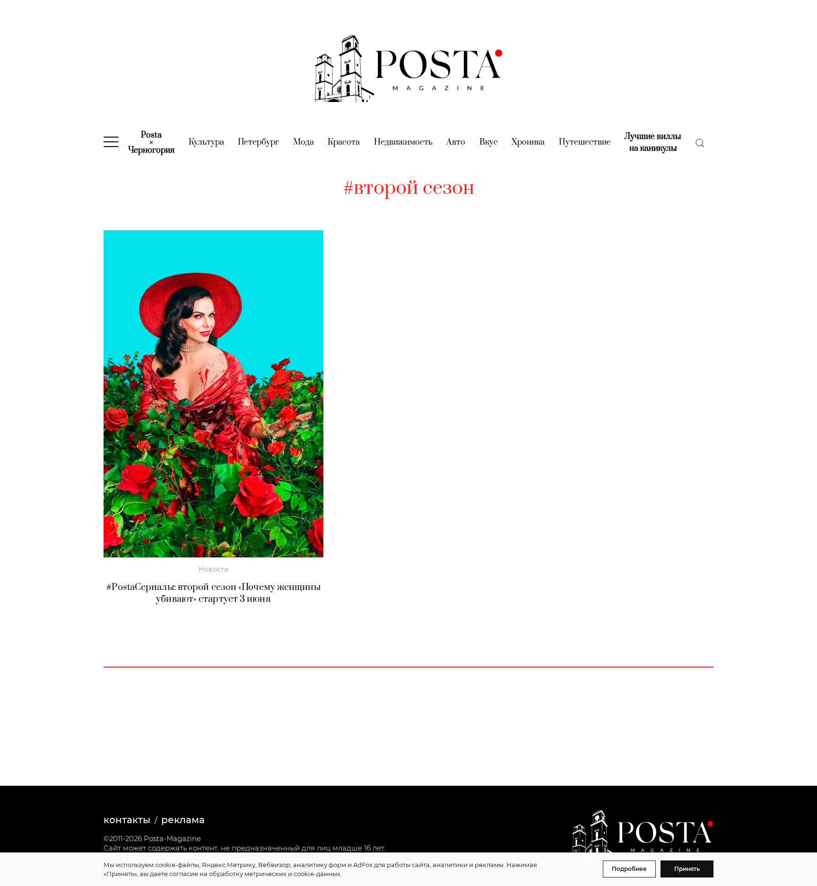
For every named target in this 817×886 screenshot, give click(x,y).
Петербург (258, 142)
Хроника (528, 142)
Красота (344, 142)
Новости (214, 569)
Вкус (488, 142)
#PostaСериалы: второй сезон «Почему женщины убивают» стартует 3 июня (213, 593)
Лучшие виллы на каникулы (653, 142)
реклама (183, 819)
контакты (127, 819)
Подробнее (629, 868)
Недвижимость (403, 142)
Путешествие (585, 142)
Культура (206, 142)
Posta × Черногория (151, 142)
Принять (687, 868)
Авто (455, 142)
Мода (303, 142)
